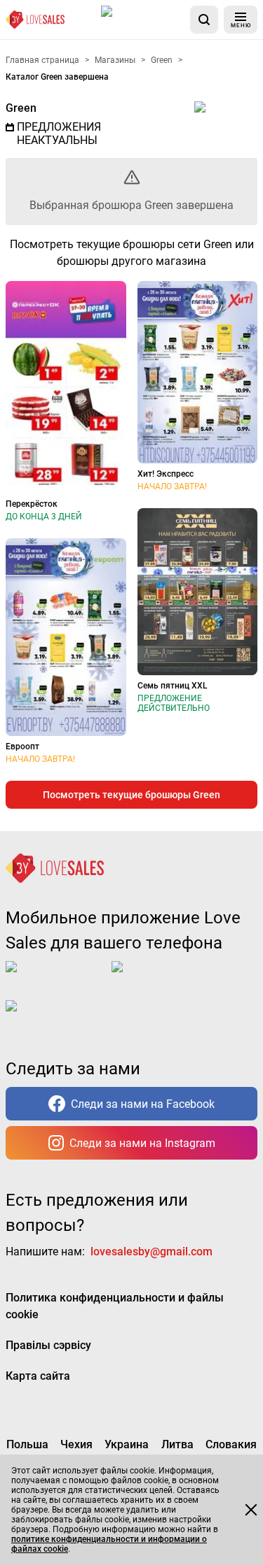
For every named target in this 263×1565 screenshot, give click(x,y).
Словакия (231, 1444)
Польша (27, 1444)
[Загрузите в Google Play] (168, 978)
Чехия (76, 1444)
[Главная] (35, 19)
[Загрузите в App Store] (142, 20)
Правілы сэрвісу (48, 1345)
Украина (126, 1444)
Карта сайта (38, 1376)
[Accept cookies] (251, 1509)
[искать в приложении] (204, 20)
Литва (177, 1444)
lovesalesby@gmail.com (151, 1251)
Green (21, 108)
